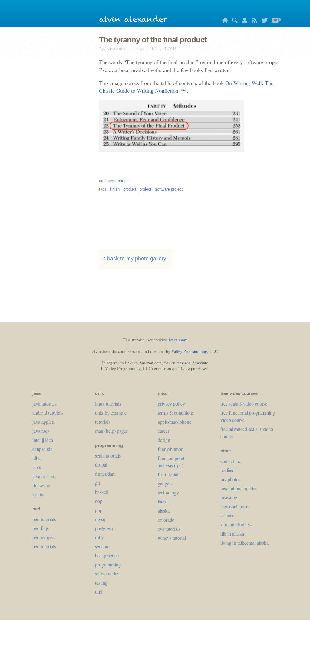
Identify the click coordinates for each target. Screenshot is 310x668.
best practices (107, 555)
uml (98, 591)
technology (168, 492)
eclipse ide (42, 449)
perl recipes (43, 537)
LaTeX (162, 501)
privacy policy (171, 403)
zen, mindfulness (236, 524)
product (129, 189)
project (145, 189)
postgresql (104, 528)
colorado (166, 519)
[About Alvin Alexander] (243, 21)
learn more (178, 340)
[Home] (223, 21)
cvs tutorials (169, 529)
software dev (107, 573)
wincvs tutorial (172, 538)
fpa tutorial (168, 474)
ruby (99, 537)
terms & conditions (176, 412)
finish (115, 189)
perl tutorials (44, 519)
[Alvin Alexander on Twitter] (263, 21)
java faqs (40, 431)
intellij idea (42, 440)
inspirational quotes (238, 488)
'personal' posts (234, 506)
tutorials (102, 422)
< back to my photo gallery (134, 259)
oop (98, 501)
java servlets (44, 476)
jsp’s (36, 467)
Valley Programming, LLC (194, 351)
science (227, 515)
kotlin (37, 494)
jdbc (36, 458)
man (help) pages (111, 431)
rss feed (227, 470)
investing (228, 497)
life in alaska (232, 533)
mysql (101, 519)
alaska (164, 510)
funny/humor (170, 449)
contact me (230, 461)
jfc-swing (41, 485)
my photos (230, 479)
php (98, 510)
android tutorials (47, 412)
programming (108, 564)
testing (101, 582)
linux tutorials (108, 403)
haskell (101, 492)
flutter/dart (105, 474)
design (164, 440)
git (97, 483)
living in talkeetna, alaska (244, 542)
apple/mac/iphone (174, 422)
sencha (101, 546)
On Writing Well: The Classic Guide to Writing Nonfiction (186, 86)
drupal (101, 464)
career (123, 180)
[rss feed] (253, 21)
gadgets (165, 483)
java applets (43, 422)
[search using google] (233, 21)
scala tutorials (108, 455)
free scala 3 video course (243, 403)
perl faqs (40, 528)
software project (169, 189)
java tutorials (44, 403)
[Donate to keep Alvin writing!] (275, 21)
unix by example (111, 412)
